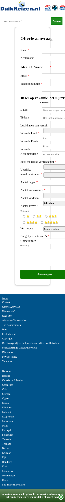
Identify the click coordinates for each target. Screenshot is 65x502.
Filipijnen (7, 407)
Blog (4, 329)
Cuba (4, 389)
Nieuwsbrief (8, 311)
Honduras (7, 462)
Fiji (4, 457)
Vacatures (7, 361)
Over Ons (7, 316)
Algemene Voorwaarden (14, 320)
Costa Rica (7, 385)
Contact (6, 302)
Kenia (5, 466)
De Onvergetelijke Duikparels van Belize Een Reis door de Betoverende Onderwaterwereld (30, 345)
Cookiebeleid (9, 334)
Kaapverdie (8, 416)
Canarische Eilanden (12, 380)
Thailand (6, 443)
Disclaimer (7, 352)
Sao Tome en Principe (13, 484)
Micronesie (7, 471)
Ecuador (6, 453)
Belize (5, 448)
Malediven (7, 421)
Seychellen (7, 434)
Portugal (6, 430)
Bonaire (6, 375)
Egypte (5, 403)
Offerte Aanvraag (11, 307)
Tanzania (6, 439)
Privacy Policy (9, 356)
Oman (5, 480)
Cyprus (5, 398)
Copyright (7, 338)
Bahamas (6, 371)
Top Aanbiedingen (11, 325)
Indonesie (7, 412)
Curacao (6, 394)
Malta (5, 425)
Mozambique (8, 475)
